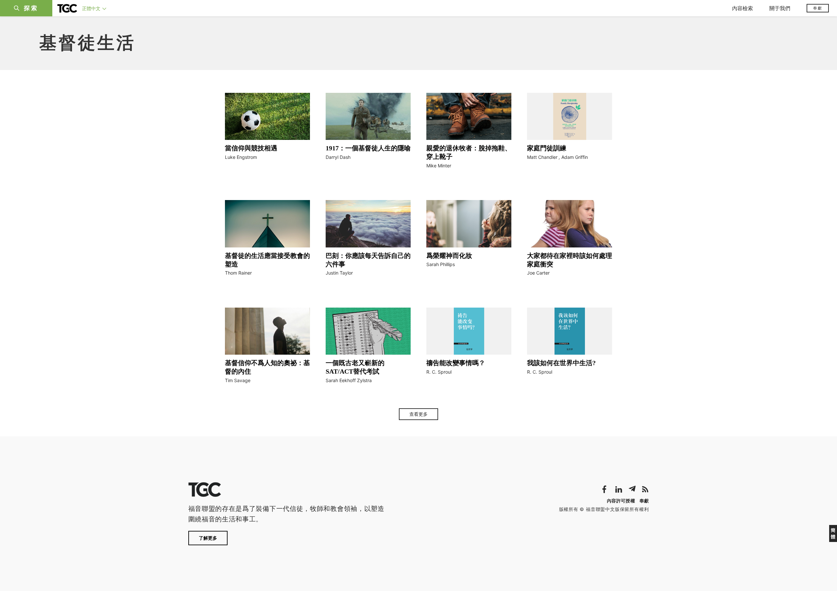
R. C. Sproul (439, 372)
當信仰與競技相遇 (251, 148)
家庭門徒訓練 (546, 148)
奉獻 (817, 8)
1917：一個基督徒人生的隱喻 (368, 148)
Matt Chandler (542, 157)
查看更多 (418, 414)
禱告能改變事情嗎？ (455, 362)
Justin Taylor (339, 273)
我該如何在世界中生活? (561, 362)
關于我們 (779, 8)
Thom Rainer (238, 273)
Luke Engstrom (241, 157)
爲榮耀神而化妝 (449, 255)
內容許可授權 (621, 500)
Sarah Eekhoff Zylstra (349, 380)
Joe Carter (538, 273)
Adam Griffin (574, 157)
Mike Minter (438, 165)
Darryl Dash (338, 157)
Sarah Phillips (440, 264)
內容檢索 (742, 8)
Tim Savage (237, 380)
